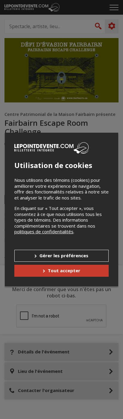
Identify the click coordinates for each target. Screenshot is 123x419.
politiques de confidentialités (43, 232)
